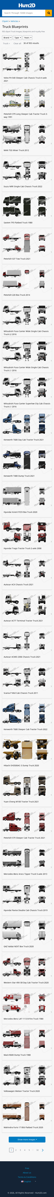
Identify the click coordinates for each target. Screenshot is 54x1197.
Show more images (26, 1139)
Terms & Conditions (27, 1177)
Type (17, 37)
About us (27, 1172)
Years (26, 37)
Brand (6, 37)
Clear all (17, 43)
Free (27, 1168)
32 (37, 1150)
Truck (5, 43)
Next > (42, 1150)
